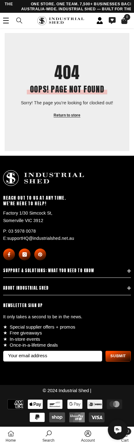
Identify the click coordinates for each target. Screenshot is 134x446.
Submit (118, 356)
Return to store (67, 115)
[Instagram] (25, 254)
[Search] (19, 20)
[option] (70, 6)
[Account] (99, 20)
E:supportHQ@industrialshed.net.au (38, 238)
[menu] (6, 20)
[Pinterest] (40, 254)
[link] (48, 436)
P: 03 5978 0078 (19, 231)
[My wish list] (112, 20)
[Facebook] (9, 254)
